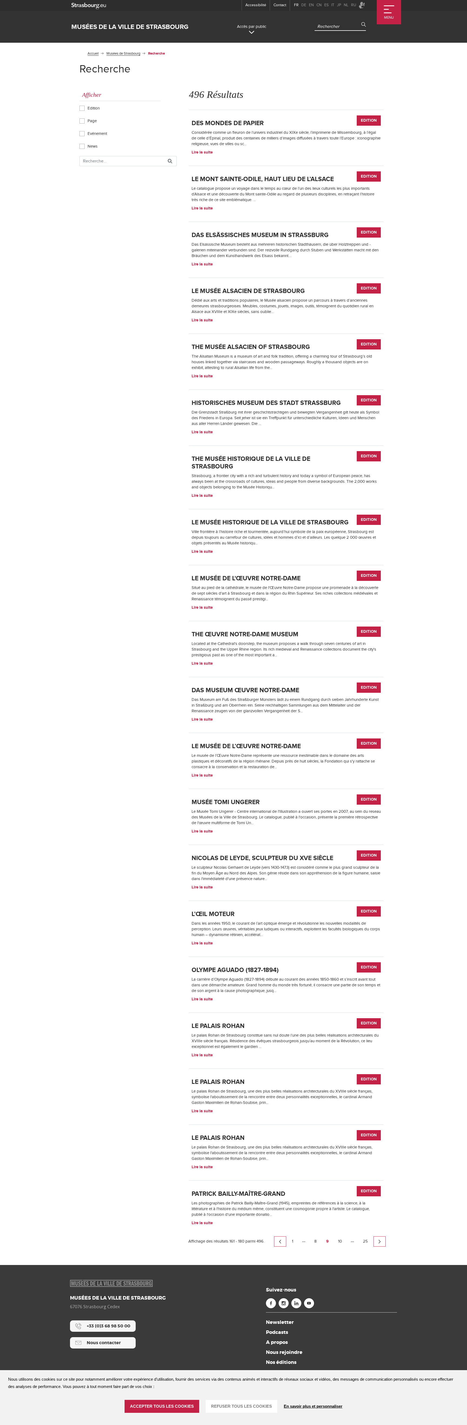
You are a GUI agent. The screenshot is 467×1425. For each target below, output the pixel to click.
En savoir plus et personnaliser (313, 1406)
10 (340, 1241)
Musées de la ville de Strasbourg (129, 27)
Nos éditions (281, 1362)
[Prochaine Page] (379, 1241)
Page (91, 121)
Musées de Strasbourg (123, 53)
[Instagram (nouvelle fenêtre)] (284, 1303)
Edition (93, 108)
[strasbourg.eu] (88, 5)
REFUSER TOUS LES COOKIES (241, 1406)
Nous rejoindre (284, 1352)
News (92, 146)
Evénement (96, 133)
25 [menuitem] (365, 1241)
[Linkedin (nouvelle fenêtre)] (296, 1303)
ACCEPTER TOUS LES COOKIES (162, 1406)
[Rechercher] (170, 161)
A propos (277, 1342)
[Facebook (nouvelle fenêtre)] (271, 1303)
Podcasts (277, 1332)
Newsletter (280, 1322)
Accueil (93, 53)
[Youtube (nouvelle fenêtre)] (309, 1303)
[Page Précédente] (280, 1241)
